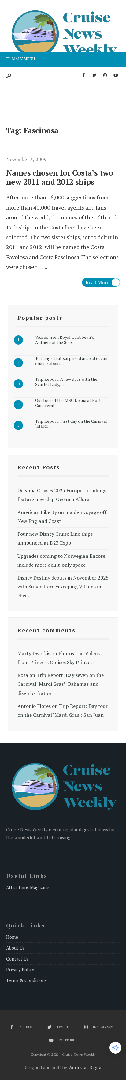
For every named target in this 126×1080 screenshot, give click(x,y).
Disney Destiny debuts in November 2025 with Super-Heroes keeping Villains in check (63, 586)
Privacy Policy (20, 969)
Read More (101, 282)
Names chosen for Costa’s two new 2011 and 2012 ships (59, 177)
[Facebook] (83, 75)
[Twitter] (94, 75)
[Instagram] (105, 75)
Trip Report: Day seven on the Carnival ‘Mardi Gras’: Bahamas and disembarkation (60, 684)
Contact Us (17, 959)
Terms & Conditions (26, 980)
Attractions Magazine (27, 887)
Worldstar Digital (85, 1068)
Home (12, 937)
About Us (15, 948)
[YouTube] (115, 75)
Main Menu (23, 59)
